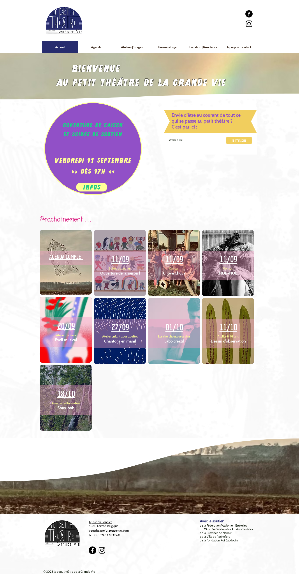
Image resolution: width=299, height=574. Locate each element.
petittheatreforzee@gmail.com (109, 530)
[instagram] (249, 23)
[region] (66, 262)
